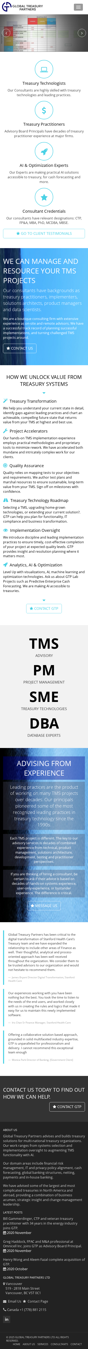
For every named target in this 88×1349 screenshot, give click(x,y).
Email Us (14, 1301)
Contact (76, 1344)
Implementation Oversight (34, 530)
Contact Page (37, 1301)
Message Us (45, 905)
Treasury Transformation (32, 401)
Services (42, 1344)
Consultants (59, 1344)
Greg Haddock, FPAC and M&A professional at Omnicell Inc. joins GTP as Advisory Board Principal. (42, 1246)
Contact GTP (68, 1106)
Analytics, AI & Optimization (35, 565)
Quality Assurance (26, 465)
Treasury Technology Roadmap (38, 500)
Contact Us (21, 348)
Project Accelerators (28, 431)
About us (29, 1344)
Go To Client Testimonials (46, 233)
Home (16, 1344)
